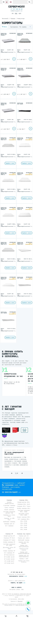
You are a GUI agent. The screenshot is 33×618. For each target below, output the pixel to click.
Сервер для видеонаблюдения (23, 552)
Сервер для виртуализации (24, 546)
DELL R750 (23, 521)
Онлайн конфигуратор (9, 502)
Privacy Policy (8, 605)
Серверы (9, 500)
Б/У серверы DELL (24, 519)
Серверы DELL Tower (23, 506)
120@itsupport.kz (16, 10)
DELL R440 (23, 527)
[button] (20, 27)
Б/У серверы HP (9, 553)
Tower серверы (9, 507)
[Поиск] (29, 2)
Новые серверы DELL (23, 517)
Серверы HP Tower (9, 540)
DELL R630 (23, 529)
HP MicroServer (9, 555)
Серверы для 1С (9, 523)
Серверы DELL (23, 500)
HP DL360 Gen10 (9, 559)
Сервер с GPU (23, 558)
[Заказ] (6, 616)
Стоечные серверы (9, 505)
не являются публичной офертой (21, 594)
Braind (20, 601)
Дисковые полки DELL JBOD (24, 514)
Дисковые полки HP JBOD (9, 548)
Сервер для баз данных (24, 542)
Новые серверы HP (9, 550)
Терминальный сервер (23, 549)
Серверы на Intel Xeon (9, 515)
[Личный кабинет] (16, 616)
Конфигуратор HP (9, 536)
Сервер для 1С (24, 536)
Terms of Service (20, 605)
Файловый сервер (23, 540)
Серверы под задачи (23, 534)
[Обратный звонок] (27, 616)
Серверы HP (9, 534)
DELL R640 (23, 525)
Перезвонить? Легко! (16, 576)
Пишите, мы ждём (16, 582)
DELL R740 (23, 523)
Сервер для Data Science (23, 561)
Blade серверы (9, 509)
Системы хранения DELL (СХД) (24, 511)
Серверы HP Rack (9, 538)
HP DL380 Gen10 (9, 557)
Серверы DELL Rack (24, 504)
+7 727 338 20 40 (16, 9)
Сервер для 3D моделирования (24, 556)
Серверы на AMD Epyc (9, 519)
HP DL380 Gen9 (9, 561)
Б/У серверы (9, 525)
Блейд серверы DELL (23, 508)
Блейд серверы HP (9, 542)
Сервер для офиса (24, 538)
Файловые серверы (9, 521)
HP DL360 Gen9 (9, 563)
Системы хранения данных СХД (9, 512)
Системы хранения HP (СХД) (9, 544)
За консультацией (10, 492)
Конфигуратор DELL (24, 502)
